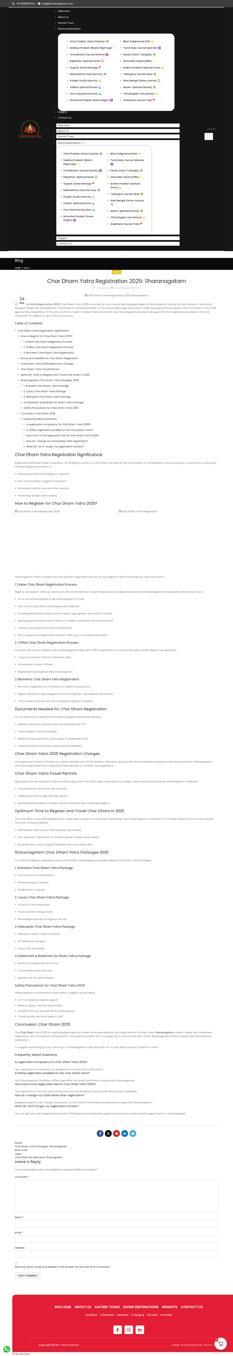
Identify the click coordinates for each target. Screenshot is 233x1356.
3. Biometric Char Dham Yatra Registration (49, 352)
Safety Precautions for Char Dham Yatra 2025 (51, 408)
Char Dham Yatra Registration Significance (43, 330)
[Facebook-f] (117, 1330)
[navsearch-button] (206, 121)
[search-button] (209, 136)
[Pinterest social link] (116, 1133)
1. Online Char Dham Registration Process (48, 341)
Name (19, 1217)
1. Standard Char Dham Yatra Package (46, 386)
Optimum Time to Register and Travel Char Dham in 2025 (55, 375)
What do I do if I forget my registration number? (55, 446)
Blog (27, 267)
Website (20, 1248)
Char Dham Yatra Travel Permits (40, 369)
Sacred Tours (66, 136)
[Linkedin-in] (140, 1330)
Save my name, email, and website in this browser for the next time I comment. (62, 1267)
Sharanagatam (165, 1032)
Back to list (21, 1150)
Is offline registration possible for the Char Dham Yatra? (59, 430)
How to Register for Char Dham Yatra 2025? (46, 336)
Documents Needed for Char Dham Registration (49, 358)
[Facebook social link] (100, 1133)
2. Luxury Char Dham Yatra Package (45, 391)
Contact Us (64, 243)
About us (63, 131)
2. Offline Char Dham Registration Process (49, 347)
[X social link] (108, 1133)
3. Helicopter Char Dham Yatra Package (47, 397)
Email (19, 1233)
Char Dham (27, 1032)
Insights (62, 238)
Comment (22, 1177)
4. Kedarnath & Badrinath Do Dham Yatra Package (54, 402)
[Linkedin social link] (124, 1133)
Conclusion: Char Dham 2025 (38, 413)
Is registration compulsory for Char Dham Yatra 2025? (58, 424)
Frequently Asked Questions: (40, 419)
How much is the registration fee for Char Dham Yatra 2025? (62, 435)
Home (18, 267)
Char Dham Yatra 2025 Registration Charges (47, 363)
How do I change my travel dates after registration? (57, 441)
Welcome (64, 125)
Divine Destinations (69, 143)
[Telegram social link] (132, 1133)
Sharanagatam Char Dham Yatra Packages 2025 (50, 380)
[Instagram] (129, 1330)
